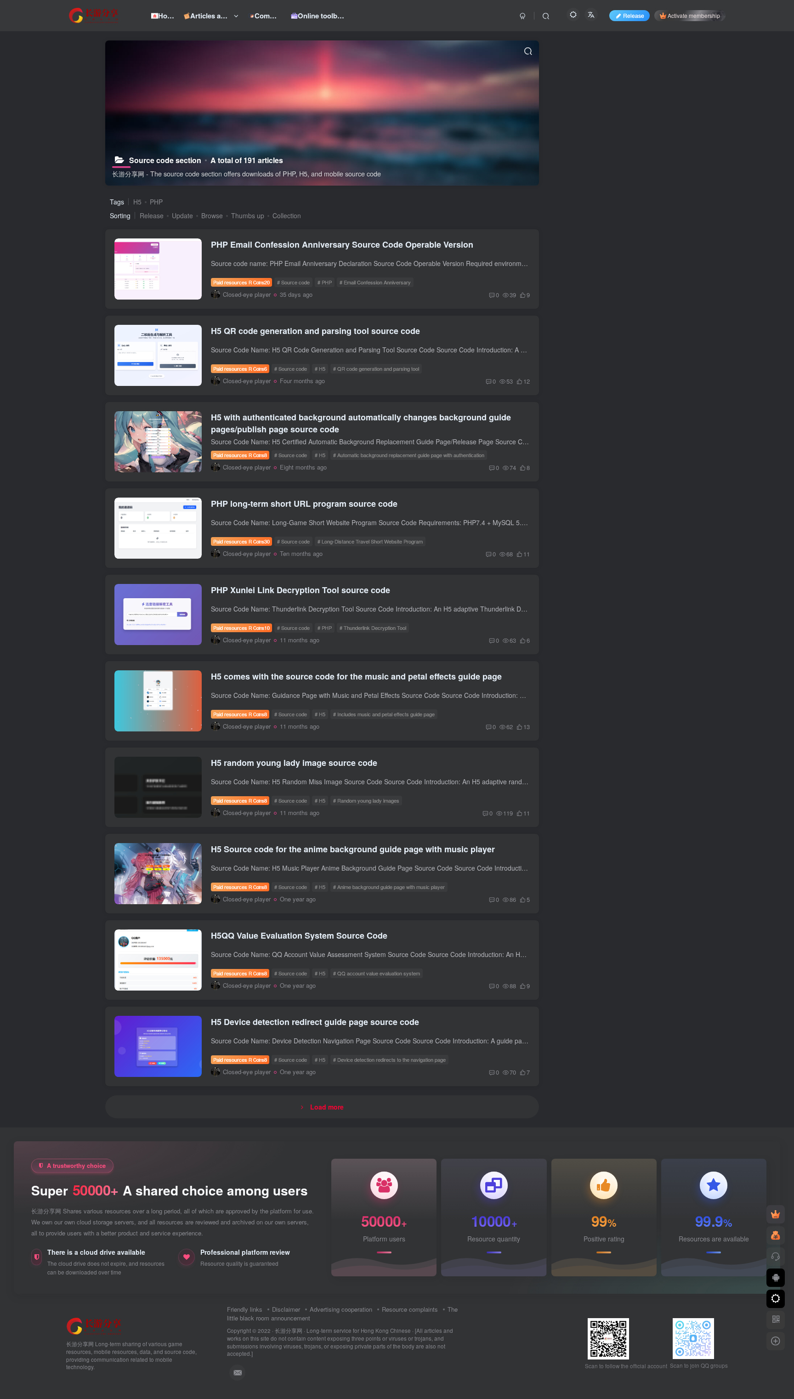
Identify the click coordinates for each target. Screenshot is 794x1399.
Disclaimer (286, 1309)
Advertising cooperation (341, 1309)
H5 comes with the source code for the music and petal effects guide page (356, 676)
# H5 (320, 368)
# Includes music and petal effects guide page (384, 714)
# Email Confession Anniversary (375, 282)
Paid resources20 (241, 282)
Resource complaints (410, 1309)
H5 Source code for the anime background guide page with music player (353, 849)
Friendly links (244, 1309)
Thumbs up (247, 215)
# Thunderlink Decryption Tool (373, 627)
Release (152, 215)
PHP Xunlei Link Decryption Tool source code (300, 590)
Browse (212, 215)
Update (182, 215)
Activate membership (694, 15)
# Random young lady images (366, 800)
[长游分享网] (94, 1325)
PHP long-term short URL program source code (304, 504)
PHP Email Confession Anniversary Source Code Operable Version (342, 244)
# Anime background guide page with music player (389, 886)
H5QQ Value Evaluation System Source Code (299, 935)
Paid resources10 (241, 627)
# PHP (325, 282)
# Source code (293, 282)
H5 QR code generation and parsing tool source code (315, 331)
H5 (137, 201)
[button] (154, 297)
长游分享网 (288, 1330)
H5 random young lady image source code (294, 763)
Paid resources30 (241, 541)
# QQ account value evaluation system (376, 973)
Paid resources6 (240, 368)
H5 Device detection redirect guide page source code (315, 1022)
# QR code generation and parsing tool (376, 368)
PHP (156, 201)
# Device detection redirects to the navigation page (389, 1059)
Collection (286, 215)
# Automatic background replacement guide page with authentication (408, 455)
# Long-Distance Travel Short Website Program (370, 541)
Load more (327, 1106)
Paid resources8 (240, 455)
